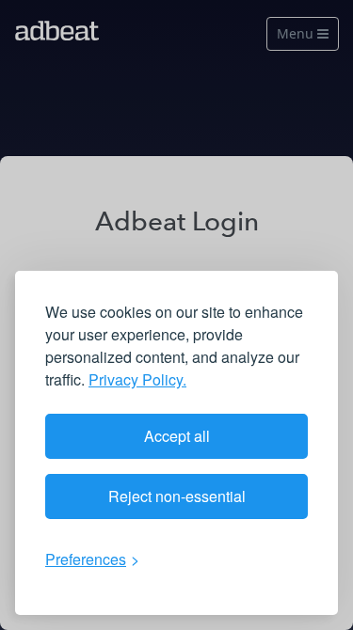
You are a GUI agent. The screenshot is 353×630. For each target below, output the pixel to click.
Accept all (177, 436)
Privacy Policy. (137, 379)
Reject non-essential (177, 496)
